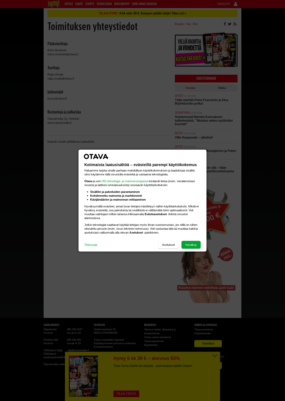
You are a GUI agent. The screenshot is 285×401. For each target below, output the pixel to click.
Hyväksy (191, 244)
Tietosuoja (90, 244)
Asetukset (168, 244)
